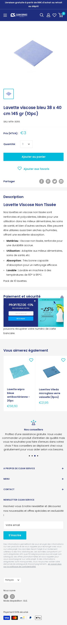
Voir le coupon (20, 318)
